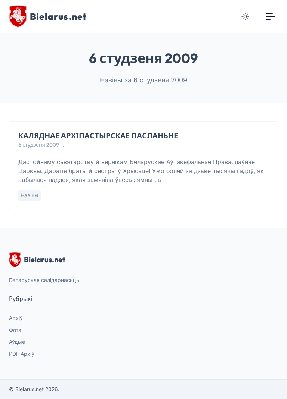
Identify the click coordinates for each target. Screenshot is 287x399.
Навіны (29, 195)
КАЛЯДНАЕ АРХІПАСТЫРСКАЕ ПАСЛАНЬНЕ (98, 135)
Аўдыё (17, 342)
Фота (15, 330)
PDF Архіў (21, 354)
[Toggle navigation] (270, 16)
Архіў (16, 318)
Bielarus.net (44, 259)
